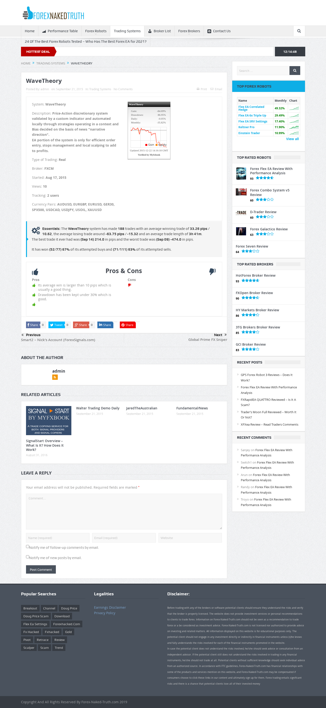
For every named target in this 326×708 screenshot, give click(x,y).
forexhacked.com (66, 624)
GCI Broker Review (251, 344)
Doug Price (69, 608)
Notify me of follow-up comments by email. (64, 547)
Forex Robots (95, 31)
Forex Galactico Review (269, 229)
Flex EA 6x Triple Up (252, 115)
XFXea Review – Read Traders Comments (269, 424)
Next (218, 335)
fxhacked (52, 632)
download (62, 616)
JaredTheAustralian (141, 408)
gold (68, 632)
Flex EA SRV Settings (252, 121)
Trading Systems (127, 31)
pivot (27, 640)
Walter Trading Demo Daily (98, 408)
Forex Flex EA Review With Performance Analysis (271, 170)
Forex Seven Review (252, 246)
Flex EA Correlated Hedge (251, 108)
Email (218, 89)
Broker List (162, 31)
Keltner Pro (246, 127)
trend (59, 648)
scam (44, 648)
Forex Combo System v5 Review (269, 192)
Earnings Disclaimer (110, 607)
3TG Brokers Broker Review (258, 327)
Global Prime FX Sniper (207, 339)
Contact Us (222, 31)
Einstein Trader (249, 133)
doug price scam (35, 616)
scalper (28, 648)
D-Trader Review (263, 212)
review (59, 640)
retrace (42, 640)
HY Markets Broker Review (257, 310)
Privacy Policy (104, 613)
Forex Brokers (189, 31)
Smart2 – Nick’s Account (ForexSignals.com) (58, 339)
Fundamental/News (192, 408)
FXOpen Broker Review (254, 293)
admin (45, 89)
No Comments (123, 89)
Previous (33, 335)
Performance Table (63, 31)
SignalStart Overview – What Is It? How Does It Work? (45, 445)
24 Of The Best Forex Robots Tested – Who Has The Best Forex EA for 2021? (86, 41)
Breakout (30, 608)
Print (204, 89)
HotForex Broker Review (255, 275)
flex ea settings (35, 624)
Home (30, 31)
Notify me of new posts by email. (55, 558)
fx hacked (31, 632)
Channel (49, 608)
